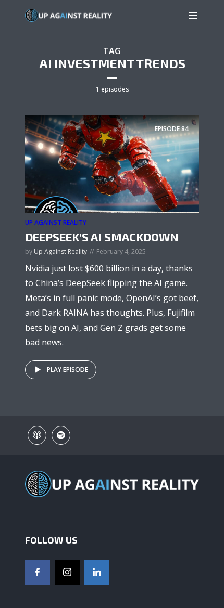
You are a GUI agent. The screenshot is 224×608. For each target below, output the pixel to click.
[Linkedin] (96, 572)
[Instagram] (67, 572)
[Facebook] (37, 572)
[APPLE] (37, 435)
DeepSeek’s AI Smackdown (102, 236)
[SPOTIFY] (61, 435)
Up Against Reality (55, 222)
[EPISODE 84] (112, 164)
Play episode (67, 369)
